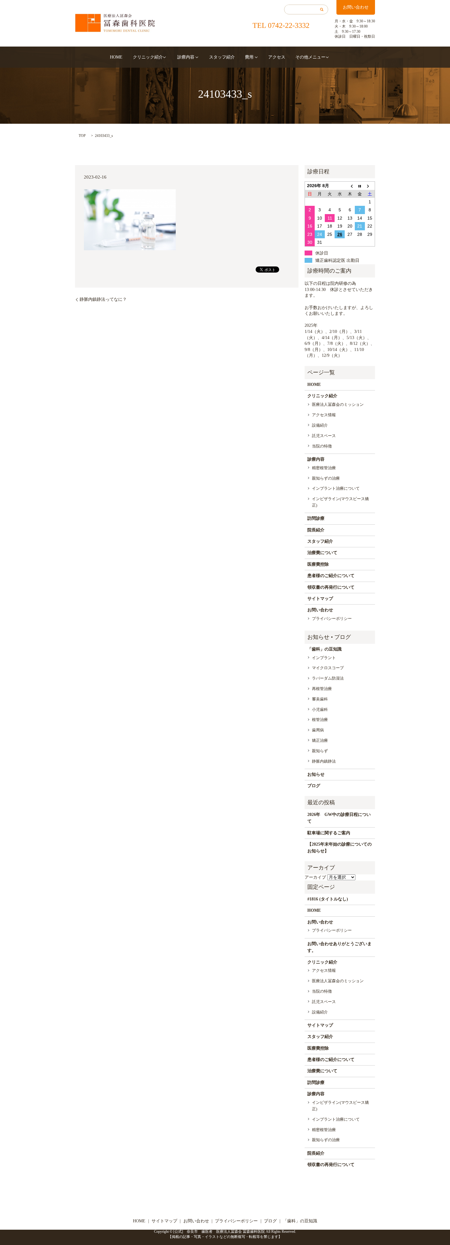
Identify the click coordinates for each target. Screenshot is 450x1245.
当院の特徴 (322, 446)
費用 (249, 57)
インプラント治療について (336, 488)
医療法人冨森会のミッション (338, 404)
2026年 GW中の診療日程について (339, 818)
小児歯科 (320, 709)
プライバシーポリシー (332, 618)
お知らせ (315, 774)
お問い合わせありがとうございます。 (339, 947)
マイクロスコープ (328, 668)
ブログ (313, 785)
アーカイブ (315, 877)
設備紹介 (320, 425)
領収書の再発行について (330, 587)
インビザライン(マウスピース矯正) (340, 501)
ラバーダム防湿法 (328, 678)
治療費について (322, 552)
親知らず (320, 751)
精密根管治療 (324, 468)
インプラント (324, 657)
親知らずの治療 (326, 478)
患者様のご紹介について (330, 575)
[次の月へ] (370, 186)
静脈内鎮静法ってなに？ (103, 299)
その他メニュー (310, 57)
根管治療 (320, 719)
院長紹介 (315, 530)
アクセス (276, 57)
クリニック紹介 (148, 57)
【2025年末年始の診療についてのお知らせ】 (339, 847)
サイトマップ (320, 598)
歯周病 (318, 730)
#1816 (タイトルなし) (327, 899)
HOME (116, 57)
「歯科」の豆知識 (324, 649)
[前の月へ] (350, 186)
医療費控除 (318, 564)
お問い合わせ (356, 7)
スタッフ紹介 (222, 57)
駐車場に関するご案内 (328, 833)
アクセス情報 (324, 415)
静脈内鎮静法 (324, 761)
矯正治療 (320, 740)
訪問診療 (315, 518)
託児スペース (324, 435)
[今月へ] (360, 186)
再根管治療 (322, 688)
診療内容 (185, 57)
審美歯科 (320, 699)
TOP (82, 136)
